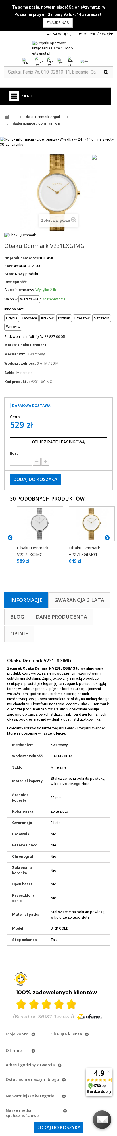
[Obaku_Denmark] (20, 235)
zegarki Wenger (92, 728)
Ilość (14, 453)
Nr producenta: (18, 258)
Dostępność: (15, 282)
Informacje (26, 600)
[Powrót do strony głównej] (6, 117)
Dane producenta (61, 616)
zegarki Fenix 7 (64, 728)
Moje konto (17, 1034)
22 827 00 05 (54, 336)
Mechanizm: (15, 354)
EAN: (8, 266)
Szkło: (10, 373)
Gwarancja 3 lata (79, 600)
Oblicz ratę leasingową (58, 442)
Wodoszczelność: (20, 363)
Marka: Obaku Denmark (25, 345)
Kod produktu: (17, 382)
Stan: (9, 274)
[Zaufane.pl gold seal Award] (20, 979)
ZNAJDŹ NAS (58, 22)
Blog (17, 616)
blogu (53, 1079)
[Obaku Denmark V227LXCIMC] (40, 523)
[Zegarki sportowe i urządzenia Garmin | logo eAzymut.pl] (58, 48)
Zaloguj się (61, 34)
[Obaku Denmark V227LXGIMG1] (92, 523)
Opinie (19, 633)
